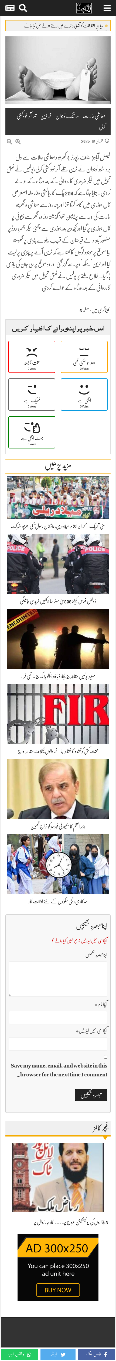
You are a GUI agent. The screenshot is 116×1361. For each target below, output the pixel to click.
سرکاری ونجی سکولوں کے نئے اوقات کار (58, 901)
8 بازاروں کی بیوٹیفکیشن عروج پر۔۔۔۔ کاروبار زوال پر (71, 1222)
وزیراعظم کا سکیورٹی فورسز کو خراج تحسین (58, 826)
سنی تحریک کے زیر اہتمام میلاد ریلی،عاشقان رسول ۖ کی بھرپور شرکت (58, 526)
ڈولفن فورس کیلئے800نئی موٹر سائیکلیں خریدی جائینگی (58, 601)
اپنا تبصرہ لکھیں (96, 955)
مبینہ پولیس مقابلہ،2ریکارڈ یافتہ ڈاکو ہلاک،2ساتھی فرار (58, 676)
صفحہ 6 (84, 310)
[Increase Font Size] (18, 142)
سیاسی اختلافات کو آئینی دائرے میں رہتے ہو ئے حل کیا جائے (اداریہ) (66, 27)
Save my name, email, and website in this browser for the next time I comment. (59, 1070)
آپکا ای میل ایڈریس (91, 1030)
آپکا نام (101, 1004)
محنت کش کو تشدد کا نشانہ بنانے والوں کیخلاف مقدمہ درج (58, 751)
